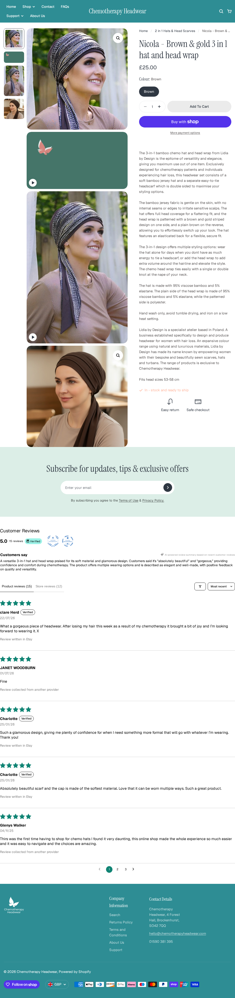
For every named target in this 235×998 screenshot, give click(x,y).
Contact (48, 6)
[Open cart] (229, 11)
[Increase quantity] (160, 106)
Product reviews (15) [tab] (17, 586)
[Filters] (200, 586)
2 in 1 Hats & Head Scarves (175, 31)
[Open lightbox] (118, 38)
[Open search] (221, 11)
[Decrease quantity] (144, 106)
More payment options (185, 133)
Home (11, 6)
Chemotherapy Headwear (117, 11)
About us (37, 16)
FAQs (65, 6)
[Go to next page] (134, 869)
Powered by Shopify (75, 971)
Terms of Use (128, 500)
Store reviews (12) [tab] (49, 586)
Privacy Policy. (153, 500)
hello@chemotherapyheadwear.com (177, 933)
